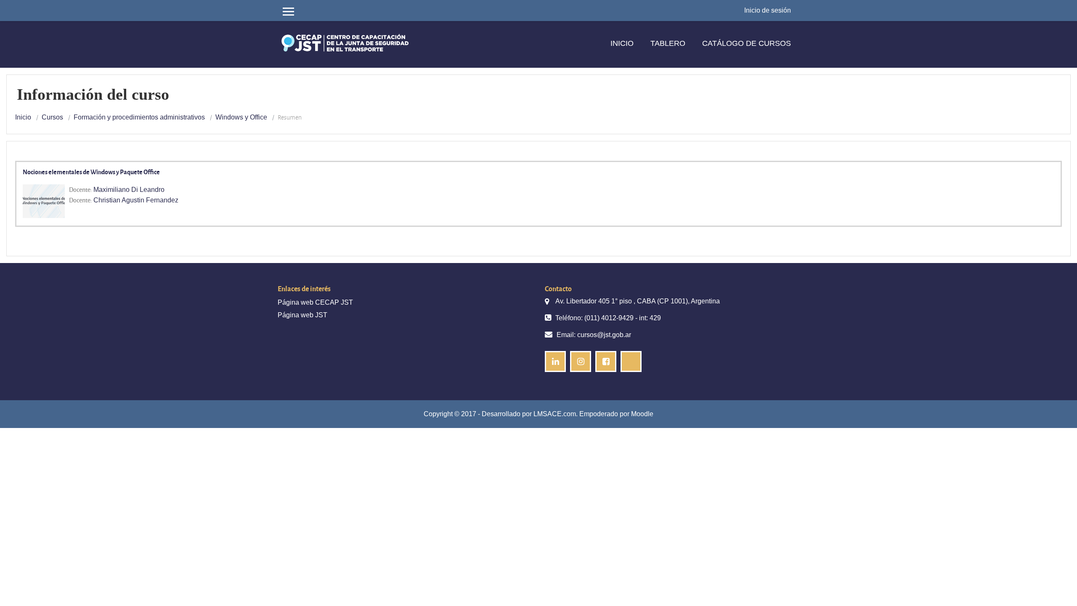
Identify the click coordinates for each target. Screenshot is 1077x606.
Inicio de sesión (767, 10)
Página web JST (302, 315)
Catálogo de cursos (746, 43)
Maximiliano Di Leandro (128, 189)
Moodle (642, 413)
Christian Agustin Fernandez (135, 200)
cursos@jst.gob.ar (604, 334)
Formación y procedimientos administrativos (139, 117)
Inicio (622, 43)
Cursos (52, 117)
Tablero (667, 43)
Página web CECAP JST (315, 302)
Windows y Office (241, 117)
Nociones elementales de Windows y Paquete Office (91, 171)
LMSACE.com (554, 413)
